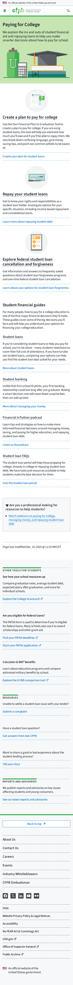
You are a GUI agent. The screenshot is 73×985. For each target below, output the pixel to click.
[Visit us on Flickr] (36, 895)
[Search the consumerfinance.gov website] (68, 11)
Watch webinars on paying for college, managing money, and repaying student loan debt (36, 520)
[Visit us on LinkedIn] (21, 895)
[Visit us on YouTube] (28, 895)
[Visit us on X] (13, 895)
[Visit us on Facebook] (5, 895)
